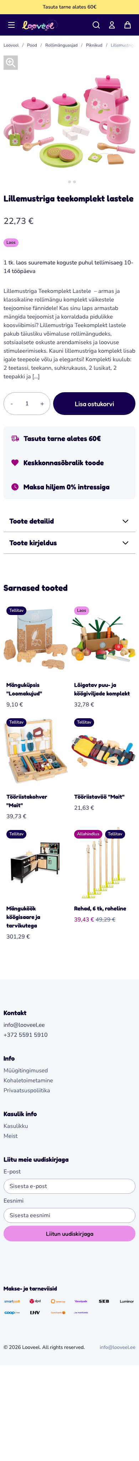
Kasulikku (16, 1126)
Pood (32, 45)
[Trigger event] (96, 25)
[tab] (64, 182)
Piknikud (94, 45)
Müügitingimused (26, 1070)
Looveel (11, 45)
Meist (10, 1136)
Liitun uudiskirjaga (69, 1233)
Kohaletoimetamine (28, 1080)
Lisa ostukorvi (94, 404)
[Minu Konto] (112, 25)
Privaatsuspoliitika (27, 1090)
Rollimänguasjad (61, 45)
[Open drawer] (11, 25)
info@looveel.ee (117, 1347)
